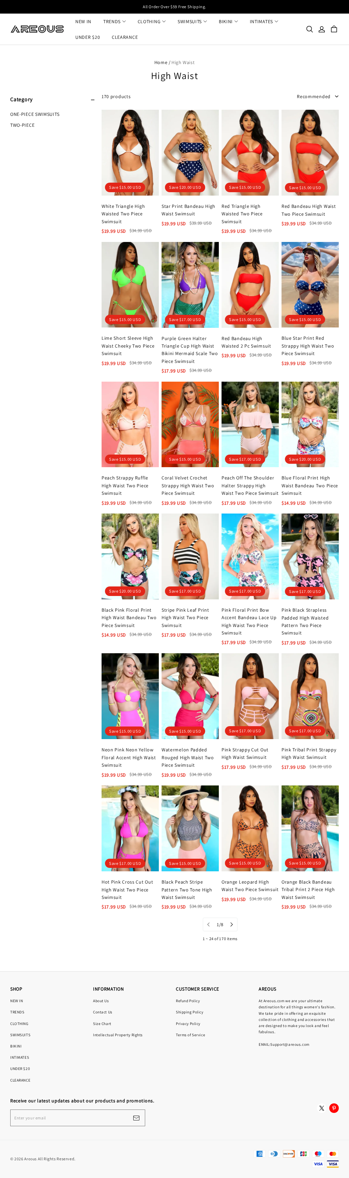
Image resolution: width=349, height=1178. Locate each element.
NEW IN (83, 21)
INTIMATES (261, 21)
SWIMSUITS (190, 21)
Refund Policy (188, 1000)
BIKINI (226, 21)
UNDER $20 (87, 37)
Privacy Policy (188, 1023)
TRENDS (112, 21)
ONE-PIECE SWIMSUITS (34, 114)
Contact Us (102, 1011)
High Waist (183, 62)
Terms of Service (190, 1034)
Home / (162, 62)
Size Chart (102, 1023)
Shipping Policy (189, 1011)
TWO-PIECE (22, 125)
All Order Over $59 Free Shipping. (174, 7)
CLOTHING (149, 21)
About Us (101, 1000)
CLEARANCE (125, 37)
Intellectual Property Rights (118, 1034)
